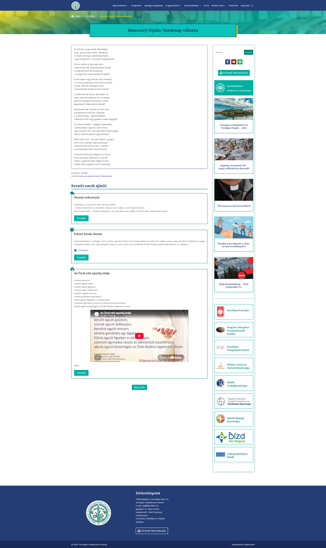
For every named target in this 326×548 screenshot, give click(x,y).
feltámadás (106, 176)
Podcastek (233, 5)
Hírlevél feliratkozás (235, 72)
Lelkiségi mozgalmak (153, 5)
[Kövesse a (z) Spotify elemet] (239, 61)
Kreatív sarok (217, 5)
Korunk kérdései (191, 5)
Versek (84, 173)
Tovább (81, 218)
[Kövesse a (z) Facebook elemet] (227, 61)
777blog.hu (83, 250)
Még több (139, 387)
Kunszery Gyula (86, 176)
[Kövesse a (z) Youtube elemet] (233, 61)
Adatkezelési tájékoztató (243, 544)
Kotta (76, 365)
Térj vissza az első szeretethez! (233, 206)
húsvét (97, 176)
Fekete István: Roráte (88, 234)
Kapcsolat (245, 5)
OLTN (206, 5)
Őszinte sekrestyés (87, 197)
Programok (136, 5)
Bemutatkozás (119, 5)
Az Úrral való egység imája (92, 273)
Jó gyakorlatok (172, 5)
